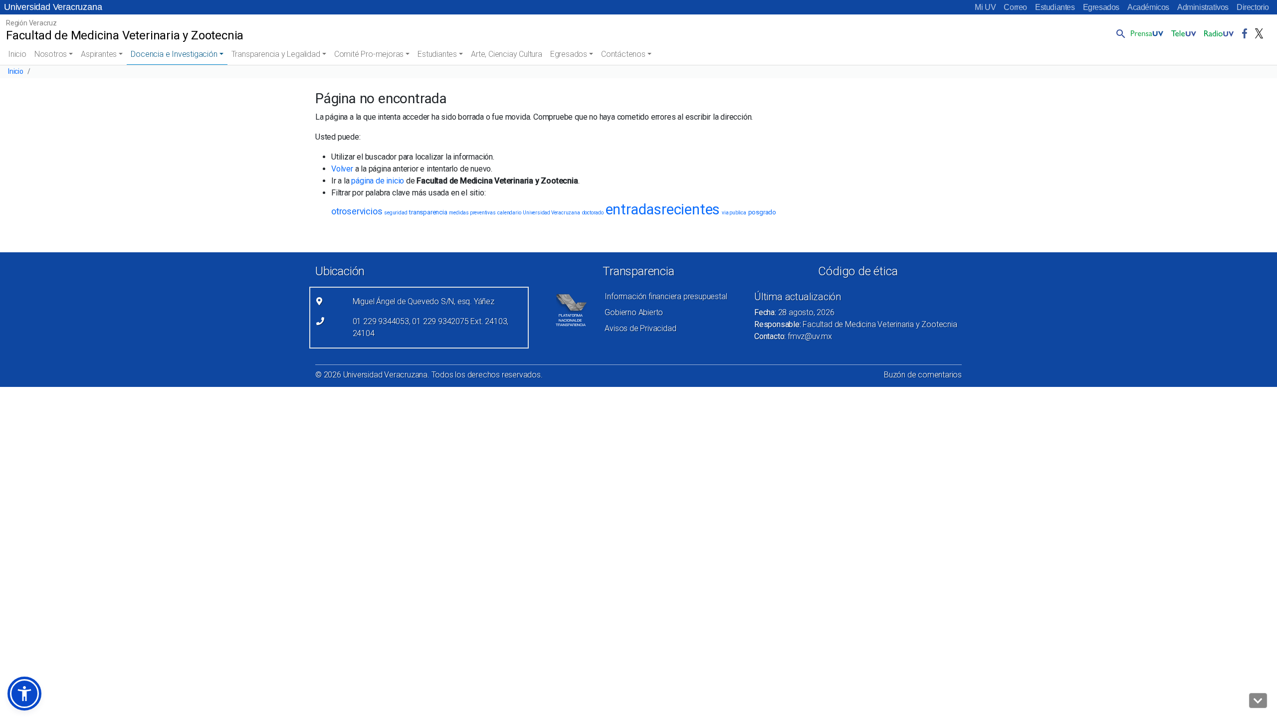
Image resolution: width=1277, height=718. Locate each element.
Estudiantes (1055, 7)
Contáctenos (623, 54)
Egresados (1101, 7)
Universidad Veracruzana (53, 7)
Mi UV (985, 7)
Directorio (1253, 7)
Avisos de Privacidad (640, 328)
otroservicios (356, 211)
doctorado (593, 212)
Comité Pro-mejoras (369, 54)
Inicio (17, 54)
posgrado (762, 212)
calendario (509, 212)
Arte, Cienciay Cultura (506, 54)
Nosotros (50, 54)
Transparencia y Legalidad (275, 54)
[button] (1119, 33)
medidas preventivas (472, 212)
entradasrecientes (663, 209)
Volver (342, 169)
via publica (734, 212)
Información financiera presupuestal (666, 296)
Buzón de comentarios (923, 374)
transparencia (428, 212)
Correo (1015, 7)
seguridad (395, 212)
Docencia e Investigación (174, 54)
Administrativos (1203, 7)
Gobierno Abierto (634, 312)
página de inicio (377, 180)
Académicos (1148, 7)
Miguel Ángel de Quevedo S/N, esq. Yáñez (423, 301)
